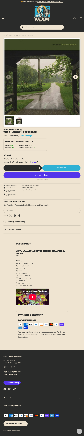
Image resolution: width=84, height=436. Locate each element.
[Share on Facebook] (15, 215)
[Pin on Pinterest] (19, 215)
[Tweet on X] (10, 215)
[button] (81, 17)
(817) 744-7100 (9, 367)
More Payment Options (42, 179)
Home (5, 35)
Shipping (6, 159)
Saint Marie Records (14, 430)
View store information (29, 190)
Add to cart (61, 168)
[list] (42, 77)
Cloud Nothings (26, 136)
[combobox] (42, 27)
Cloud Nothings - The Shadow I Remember (21, 35)
